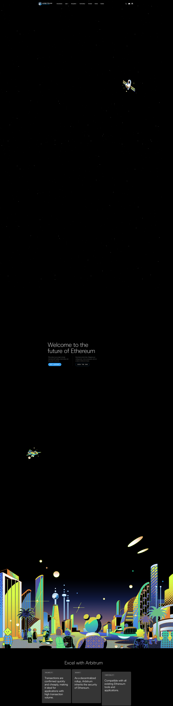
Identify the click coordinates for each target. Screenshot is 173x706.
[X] (126, 3)
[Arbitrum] (46, 3)
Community (82, 3)
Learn (66, 3)
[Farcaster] (132, 3)
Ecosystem (73, 3)
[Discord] (129, 3)
